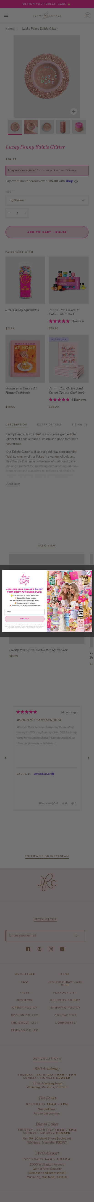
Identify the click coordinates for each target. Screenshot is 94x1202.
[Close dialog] (89, 573)
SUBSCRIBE (25, 619)
